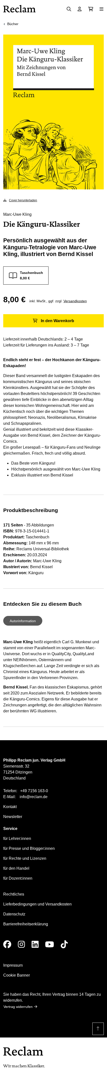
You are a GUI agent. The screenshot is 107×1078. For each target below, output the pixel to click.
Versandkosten (75, 301)
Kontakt (10, 807)
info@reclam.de (34, 797)
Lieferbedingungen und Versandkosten (37, 904)
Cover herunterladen (23, 200)
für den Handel (16, 868)
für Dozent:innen (17, 878)
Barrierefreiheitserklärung (25, 924)
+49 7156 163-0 (34, 791)
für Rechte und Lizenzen (24, 858)
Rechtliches (13, 894)
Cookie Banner (16, 975)
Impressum (13, 965)
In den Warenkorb (57, 321)
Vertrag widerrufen (18, 1007)
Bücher (12, 24)
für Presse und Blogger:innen (29, 848)
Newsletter (12, 817)
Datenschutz (14, 914)
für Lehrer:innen (17, 838)
